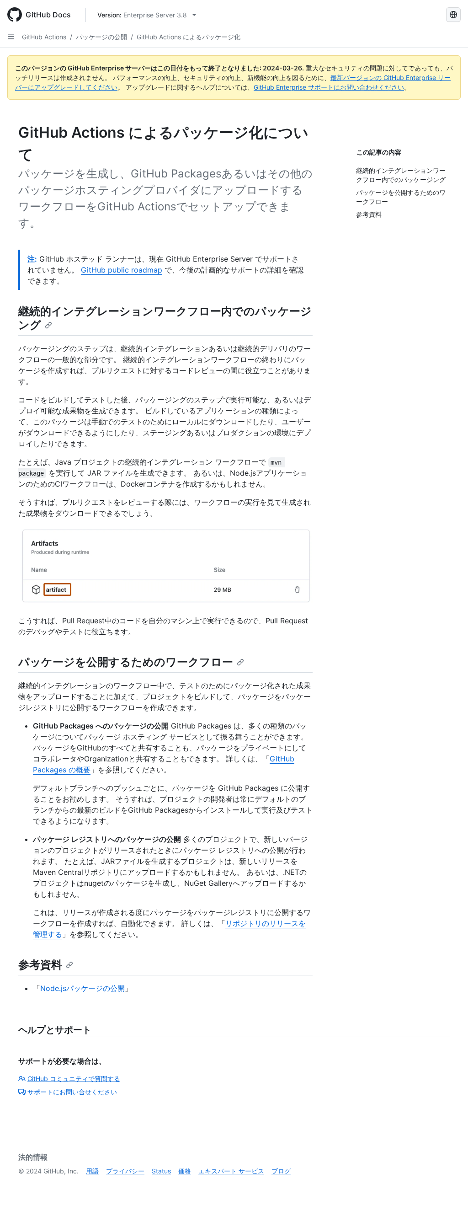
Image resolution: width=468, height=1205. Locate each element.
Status (161, 1171)
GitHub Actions (44, 37)
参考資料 (40, 964)
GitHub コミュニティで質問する (73, 1078)
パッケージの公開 (101, 37)
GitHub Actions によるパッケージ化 (188, 37)
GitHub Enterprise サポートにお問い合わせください (329, 87)
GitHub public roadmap (121, 269)
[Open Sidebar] (11, 36)
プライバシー (125, 1171)
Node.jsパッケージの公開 (82, 988)
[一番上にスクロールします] (448, 1185)
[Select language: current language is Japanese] (453, 14)
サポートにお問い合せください (72, 1092)
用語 (92, 1171)
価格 (184, 1171)
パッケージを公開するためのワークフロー (125, 662)
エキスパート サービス (231, 1171)
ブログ (281, 1171)
